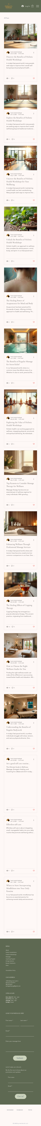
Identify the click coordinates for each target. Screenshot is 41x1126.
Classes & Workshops (11, 954)
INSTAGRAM (10, 1110)
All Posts (6, 18)
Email (10, 1086)
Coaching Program (10, 959)
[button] (32, 6)
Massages (8, 956)
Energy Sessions (10, 961)
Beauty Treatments (10, 963)
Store (7, 965)
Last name (23, 1020)
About (7, 950)
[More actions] (34, 53)
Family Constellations (11, 952)
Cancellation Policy (10, 970)
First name (11, 1077)
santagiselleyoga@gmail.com (13, 986)
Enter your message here (13, 1041)
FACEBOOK (20, 1110)
